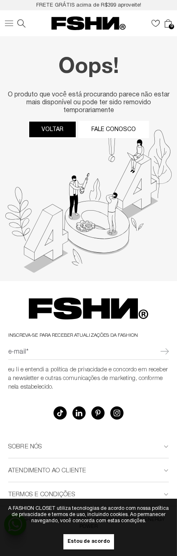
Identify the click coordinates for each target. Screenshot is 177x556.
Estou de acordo (89, 542)
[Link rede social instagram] (116, 413)
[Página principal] (88, 23)
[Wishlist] (155, 23)
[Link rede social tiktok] (60, 413)
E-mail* (18, 352)
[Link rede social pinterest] (98, 413)
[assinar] (164, 352)
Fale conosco (113, 129)
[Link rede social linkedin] (79, 413)
